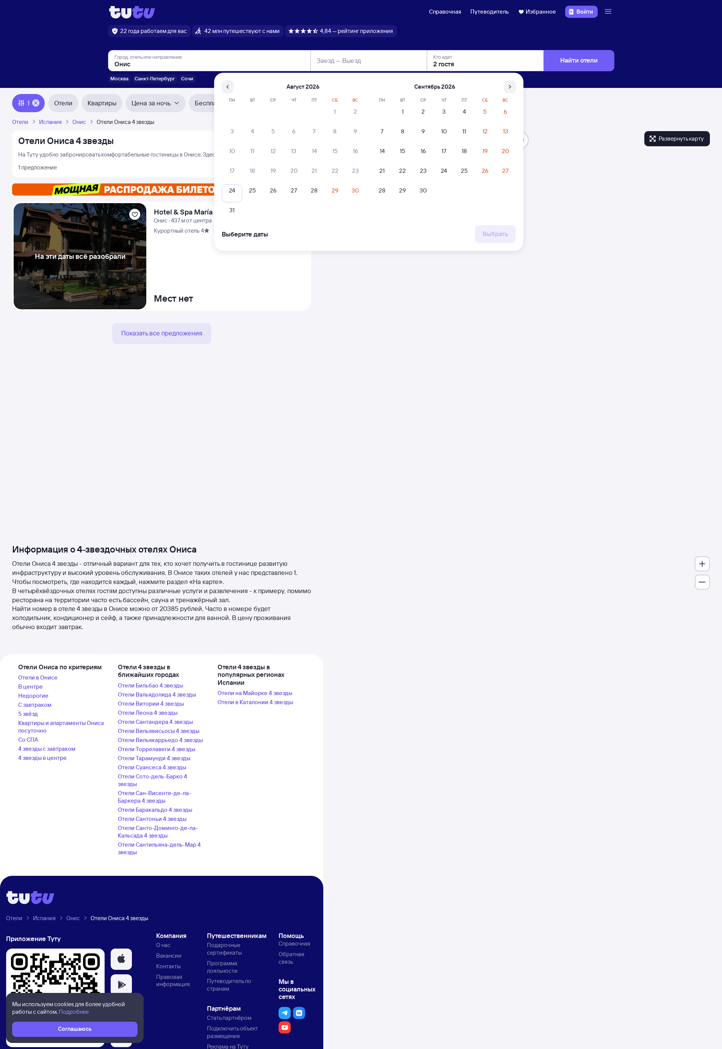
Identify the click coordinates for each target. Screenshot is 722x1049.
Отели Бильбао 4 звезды (150, 685)
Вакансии (169, 955)
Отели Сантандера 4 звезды (155, 721)
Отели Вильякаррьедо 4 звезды (160, 740)
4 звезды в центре (42, 757)
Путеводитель (489, 11)
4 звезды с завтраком (46, 748)
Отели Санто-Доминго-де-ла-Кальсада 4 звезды (158, 831)
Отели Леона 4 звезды (147, 712)
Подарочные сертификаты (224, 948)
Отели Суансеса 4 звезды (152, 767)
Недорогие (33, 695)
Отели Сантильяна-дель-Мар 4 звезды (159, 848)
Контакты (168, 966)
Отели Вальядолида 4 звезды (157, 694)
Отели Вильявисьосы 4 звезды (158, 730)
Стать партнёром (229, 1017)
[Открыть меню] (609, 11)
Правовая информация (173, 980)
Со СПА (28, 739)
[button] (121, 959)
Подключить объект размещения (232, 1032)
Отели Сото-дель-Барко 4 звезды (152, 780)
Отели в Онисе (38, 677)
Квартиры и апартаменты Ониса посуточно (61, 726)
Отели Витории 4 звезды (151, 703)
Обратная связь (291, 957)
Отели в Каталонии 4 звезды (255, 702)
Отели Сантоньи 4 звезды (152, 818)
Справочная (445, 11)
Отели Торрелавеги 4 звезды (156, 749)
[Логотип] (132, 11)
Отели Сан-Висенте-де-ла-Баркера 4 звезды (154, 796)
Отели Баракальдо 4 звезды (155, 809)
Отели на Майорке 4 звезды (255, 693)
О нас (163, 945)
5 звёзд (28, 713)
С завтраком (35, 704)
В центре (30, 686)
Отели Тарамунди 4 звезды (154, 758)
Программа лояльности (222, 967)
